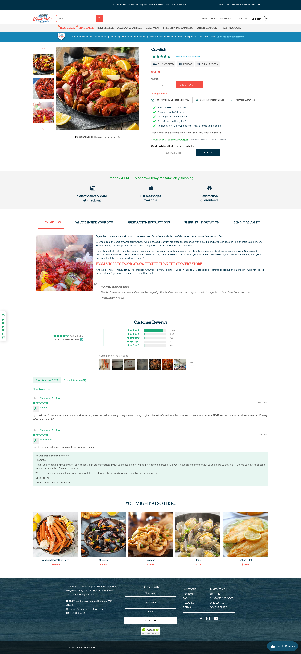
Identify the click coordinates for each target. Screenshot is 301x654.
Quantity (155, 79)
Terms (187, 607)
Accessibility (218, 607)
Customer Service (221, 598)
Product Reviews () (74, 380)
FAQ (185, 598)
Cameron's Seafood (50, 398)
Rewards (188, 603)
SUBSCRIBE (150, 620)
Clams (198, 560)
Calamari (150, 560)
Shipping (215, 594)
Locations (189, 589)
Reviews (188, 594)
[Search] (99, 18)
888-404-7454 (242, 5)
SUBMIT (208, 153)
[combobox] (72, 18)
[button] (221, 18)
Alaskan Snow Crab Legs (55, 560)
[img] (68, 336)
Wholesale (217, 603)
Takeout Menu (219, 589)
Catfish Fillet (245, 560)
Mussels (103, 560)
